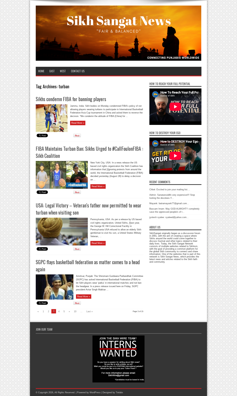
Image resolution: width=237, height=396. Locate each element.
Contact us (77, 71)
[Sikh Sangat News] (118, 58)
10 (75, 311)
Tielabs (119, 392)
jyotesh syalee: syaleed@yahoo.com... (169, 217)
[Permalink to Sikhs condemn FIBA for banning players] (51, 131)
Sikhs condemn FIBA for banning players (71, 99)
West (63, 71)
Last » (89, 311)
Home (41, 71)
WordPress (95, 392)
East (52, 71)
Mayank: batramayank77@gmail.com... (169, 203)
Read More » (77, 123)
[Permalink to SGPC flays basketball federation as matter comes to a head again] (54, 298)
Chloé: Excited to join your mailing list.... (169, 189)
